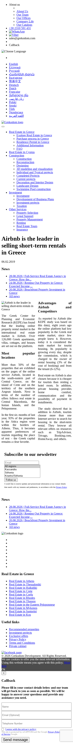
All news (14, 296)
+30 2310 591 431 (20, 28)
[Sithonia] (22, 472)
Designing (22, 165)
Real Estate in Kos (20, 614)
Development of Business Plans (35, 199)
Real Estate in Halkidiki (23, 587)
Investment (15, 192)
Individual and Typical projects (34, 172)
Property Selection (27, 212)
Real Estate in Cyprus (22, 152)
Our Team (22, 14)
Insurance (22, 229)
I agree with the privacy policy (20, 729)
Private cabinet (17, 646)
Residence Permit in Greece (32, 142)
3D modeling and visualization (34, 169)
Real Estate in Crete (20, 591)
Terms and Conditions (22, 642)
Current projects (25, 179)
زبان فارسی (16, 98)
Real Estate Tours (26, 226)
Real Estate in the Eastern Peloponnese (32, 604)
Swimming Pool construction (33, 189)
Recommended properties (24, 629)
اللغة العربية (16, 115)
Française (14, 91)
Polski (12, 102)
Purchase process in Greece (32, 138)
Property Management (29, 219)
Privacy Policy (61, 487)
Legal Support (24, 216)
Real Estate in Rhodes (22, 597)
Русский (14, 70)
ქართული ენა (18, 95)
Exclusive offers (18, 636)
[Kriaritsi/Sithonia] (22, 476)
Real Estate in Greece (21, 132)
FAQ (19, 148)
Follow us (11, 479)
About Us (22, 11)
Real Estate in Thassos (22, 601)
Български (15, 77)
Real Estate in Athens (21, 581)
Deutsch (14, 85)
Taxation (21, 206)
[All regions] (22, 466)
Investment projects (27, 202)
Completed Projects (27, 175)
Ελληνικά (14, 67)
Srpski (12, 105)
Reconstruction (25, 162)
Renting (21, 222)
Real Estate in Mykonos (23, 608)
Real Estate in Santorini (23, 611)
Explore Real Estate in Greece (34, 135)
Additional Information (30, 145)
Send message (15, 740)
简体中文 (15, 81)
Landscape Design (27, 185)
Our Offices (23, 18)
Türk (12, 109)
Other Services (17, 209)
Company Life (25, 21)
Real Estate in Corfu (21, 594)
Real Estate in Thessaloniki (25, 584)
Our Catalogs (24, 24)
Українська (16, 112)
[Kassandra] (22, 469)
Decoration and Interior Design (34, 182)
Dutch (12, 88)
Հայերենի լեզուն (21, 74)
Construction (16, 155)
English (13, 64)
